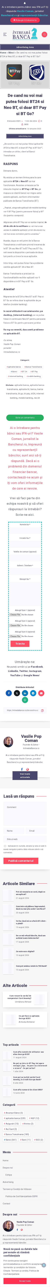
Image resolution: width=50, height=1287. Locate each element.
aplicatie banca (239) (16, 1118)
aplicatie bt (24, 389)
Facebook (37, 666)
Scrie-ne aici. (25, 514)
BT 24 (24, 372)
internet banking (16, 376)
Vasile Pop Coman (31, 738)
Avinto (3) (28, 1124)
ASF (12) (35, 1118)
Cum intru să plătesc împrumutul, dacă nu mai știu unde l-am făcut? (31, 907)
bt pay (27, 393)
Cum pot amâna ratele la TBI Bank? (31, 966)
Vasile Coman (25, 11)
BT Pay (35, 372)
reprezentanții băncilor (34, 15)
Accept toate (25, 1281)
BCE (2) (39, 1140)
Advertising (8, 1182)
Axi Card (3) (11, 1129)
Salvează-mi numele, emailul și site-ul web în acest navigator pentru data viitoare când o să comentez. (24, 849)
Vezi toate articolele (25, 775)
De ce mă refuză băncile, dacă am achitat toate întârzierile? (30, 937)
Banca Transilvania (34, 367)
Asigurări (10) (12, 1124)
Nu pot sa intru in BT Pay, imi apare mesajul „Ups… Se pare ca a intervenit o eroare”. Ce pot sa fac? (30, 1065)
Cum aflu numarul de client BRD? (28, 1090)
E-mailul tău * (25, 538)
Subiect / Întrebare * (25, 566)
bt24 (33, 393)
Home (3, 52)
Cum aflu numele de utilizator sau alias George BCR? (28, 1053)
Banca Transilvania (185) (17, 1134)
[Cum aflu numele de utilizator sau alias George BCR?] (7, 1055)
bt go (20, 393)
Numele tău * (25, 525)
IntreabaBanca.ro (14, 1264)
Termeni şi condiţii (19, 1271)
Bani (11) (26, 1140)
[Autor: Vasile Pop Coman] (8, 741)
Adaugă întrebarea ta (26, 20)
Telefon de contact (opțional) (25, 552)
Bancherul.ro (9, 15)
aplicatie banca (14, 367)
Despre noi (8, 1168)
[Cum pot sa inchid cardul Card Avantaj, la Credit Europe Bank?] (7, 1080)
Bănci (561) (11, 1140)
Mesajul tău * (25, 579)
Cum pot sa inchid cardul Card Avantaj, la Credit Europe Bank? (27, 1078)
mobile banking (34, 376)
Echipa (9, 1175)
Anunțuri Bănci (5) (14, 1113)
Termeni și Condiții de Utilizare (17, 1189)
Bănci (11, 52)
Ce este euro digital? (25, 951)
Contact (6, 1203)
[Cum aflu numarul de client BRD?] (7, 1092)
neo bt (37, 398)
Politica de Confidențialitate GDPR (22, 1196)
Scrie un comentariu (25, 418)
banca (33, 389)
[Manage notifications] (44, 1265)
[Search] (44, 34)
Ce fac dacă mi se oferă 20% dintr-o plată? (31, 922)
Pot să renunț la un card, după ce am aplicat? (30, 893)
